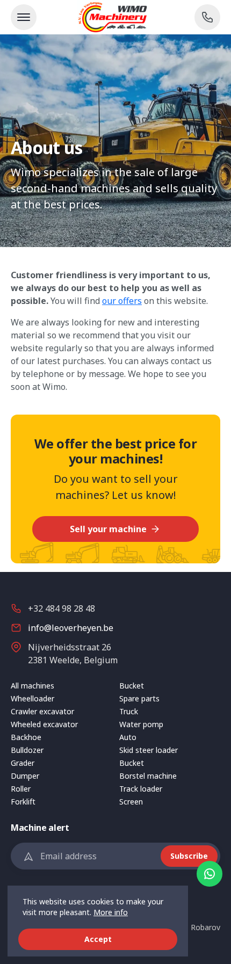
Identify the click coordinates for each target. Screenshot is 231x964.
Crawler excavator (42, 711)
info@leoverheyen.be (70, 628)
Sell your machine (109, 529)
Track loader (140, 789)
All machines (32, 685)
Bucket (131, 685)
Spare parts (139, 698)
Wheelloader (32, 698)
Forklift (23, 801)
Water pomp (141, 724)
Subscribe (189, 856)
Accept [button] (98, 939)
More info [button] (110, 912)
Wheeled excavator (44, 724)
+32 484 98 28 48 (61, 608)
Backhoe (26, 737)
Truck (128, 711)
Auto (127, 737)
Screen (131, 801)
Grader (22, 763)
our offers (122, 301)
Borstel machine (148, 776)
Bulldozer (27, 750)
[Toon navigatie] (24, 17)
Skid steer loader (148, 750)
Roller (21, 789)
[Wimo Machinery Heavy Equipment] (115, 17)
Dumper (25, 776)
